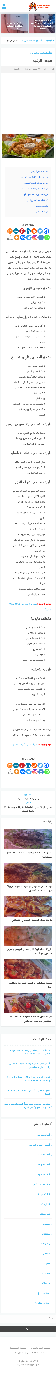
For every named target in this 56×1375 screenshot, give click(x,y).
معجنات (46, 1264)
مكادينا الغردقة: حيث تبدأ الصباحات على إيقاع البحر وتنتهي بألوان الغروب (27, 1106)
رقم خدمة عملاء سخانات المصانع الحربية (14, 26)
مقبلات (46, 1273)
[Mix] (10, 231)
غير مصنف (45, 1214)
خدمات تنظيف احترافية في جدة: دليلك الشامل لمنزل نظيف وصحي (30, 1052)
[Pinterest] (22, 231)
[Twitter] (40, 231)
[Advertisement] (28, 103)
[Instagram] (35, 237)
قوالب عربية (23, 1364)
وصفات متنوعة (42, 1303)
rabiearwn (48, 69)
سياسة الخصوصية (18, 1348)
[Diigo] (41, 237)
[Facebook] (46, 231)
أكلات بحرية (44, 1155)
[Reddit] (34, 231)
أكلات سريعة (43, 1165)
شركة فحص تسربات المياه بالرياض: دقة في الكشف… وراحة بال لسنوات (42, 25)
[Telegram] (29, 237)
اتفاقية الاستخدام (35, 1353)
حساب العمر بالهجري (40, 1348)
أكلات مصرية (43, 1175)
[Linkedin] (28, 231)
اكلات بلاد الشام (41, 1185)
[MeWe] (16, 231)
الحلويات (45, 1204)
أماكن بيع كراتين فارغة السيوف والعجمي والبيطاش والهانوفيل (29, 1065)
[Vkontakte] (23, 237)
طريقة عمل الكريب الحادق (25, 744)
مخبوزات (45, 1234)
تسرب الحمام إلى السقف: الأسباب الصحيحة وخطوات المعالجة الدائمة (28, 1079)
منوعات (46, 1283)
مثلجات (46, 1224)
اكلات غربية (44, 1194)
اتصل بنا (19, 1353)
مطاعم (46, 1254)
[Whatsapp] (47, 237)
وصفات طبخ (44, 1293)
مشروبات (45, 1244)
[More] (16, 237)
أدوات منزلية (43, 1135)
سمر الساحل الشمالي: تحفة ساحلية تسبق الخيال (28, 1092)
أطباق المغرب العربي (40, 53)
